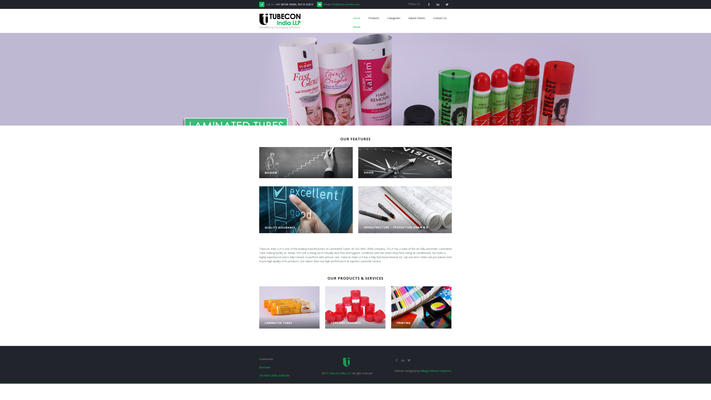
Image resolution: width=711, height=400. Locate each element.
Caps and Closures (346, 323)
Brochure (264, 367)
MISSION (271, 172)
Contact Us (440, 18)
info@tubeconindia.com (345, 4)
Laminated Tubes (278, 323)
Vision (369, 172)
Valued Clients (416, 18)
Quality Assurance (280, 227)
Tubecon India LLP (340, 373)
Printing (404, 323)
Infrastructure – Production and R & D (396, 227)
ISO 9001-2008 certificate (274, 375)
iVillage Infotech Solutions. (436, 371)
